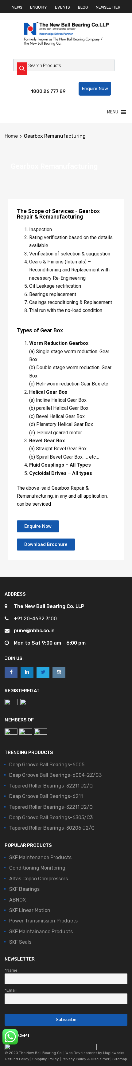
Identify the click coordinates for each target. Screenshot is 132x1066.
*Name (11, 970)
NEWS (17, 7)
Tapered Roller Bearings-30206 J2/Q (52, 828)
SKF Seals (20, 942)
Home (11, 136)
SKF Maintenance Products (40, 857)
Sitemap (119, 1059)
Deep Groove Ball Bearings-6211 (46, 796)
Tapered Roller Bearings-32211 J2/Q (51, 786)
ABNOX (17, 900)
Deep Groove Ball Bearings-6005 (46, 765)
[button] (95, 89)
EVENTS (62, 7)
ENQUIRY (38, 7)
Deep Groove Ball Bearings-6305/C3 (51, 817)
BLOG (83, 7)
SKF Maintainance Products (41, 931)
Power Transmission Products (43, 921)
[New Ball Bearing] (66, 51)
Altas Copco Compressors (38, 879)
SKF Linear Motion (29, 910)
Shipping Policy (45, 1059)
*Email (11, 990)
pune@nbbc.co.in (34, 631)
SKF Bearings (24, 889)
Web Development (81, 1053)
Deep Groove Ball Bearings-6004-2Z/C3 (55, 775)
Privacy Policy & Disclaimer (86, 1059)
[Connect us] (11, 672)
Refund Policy (17, 1059)
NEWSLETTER (108, 7)
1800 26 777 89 (46, 91)
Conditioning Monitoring (37, 868)
